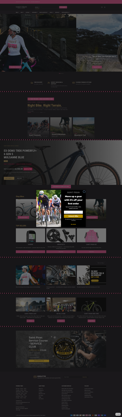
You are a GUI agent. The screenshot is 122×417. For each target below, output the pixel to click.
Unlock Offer (73, 216)
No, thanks (73, 224)
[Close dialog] (84, 191)
